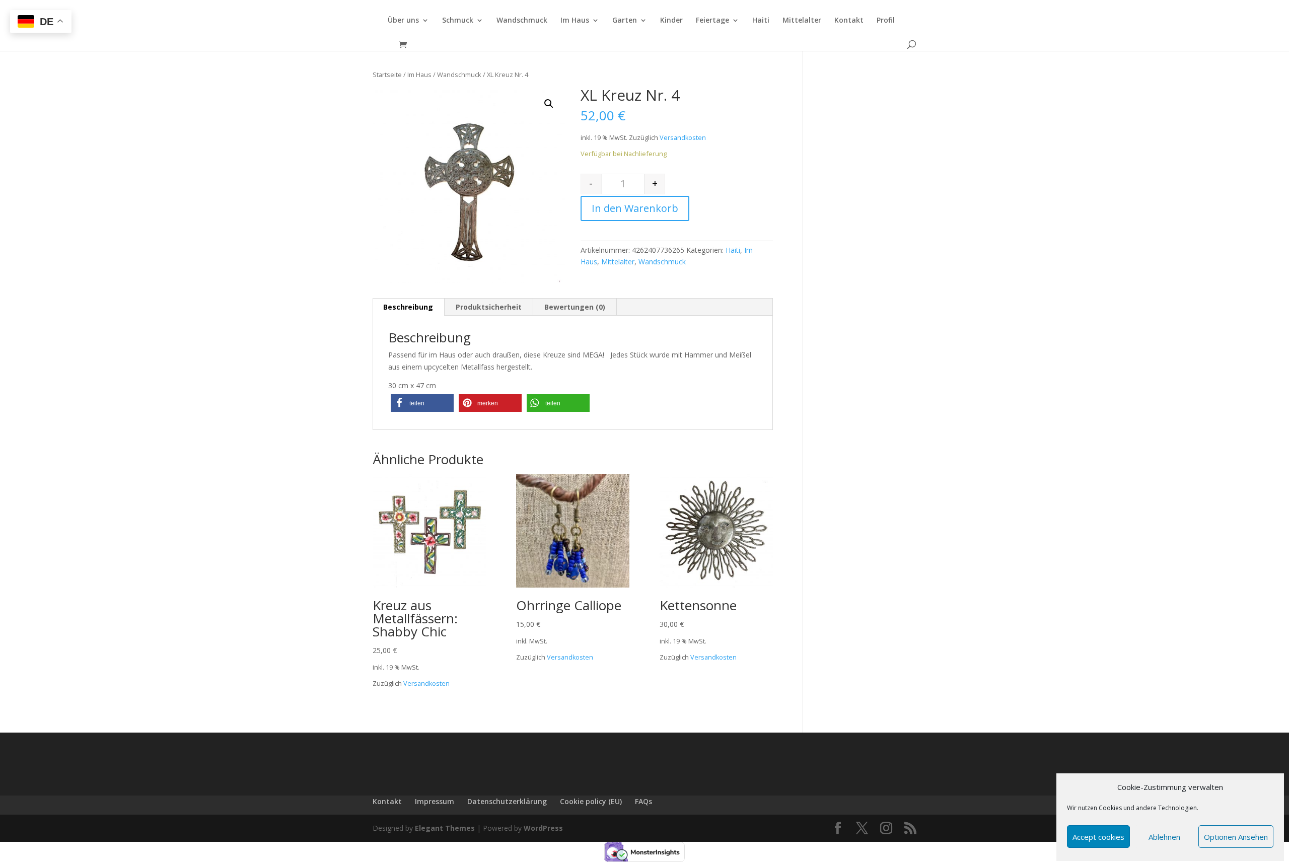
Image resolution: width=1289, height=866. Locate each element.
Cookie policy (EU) (591, 801)
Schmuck (457, 21)
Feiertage (712, 21)
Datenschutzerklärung (507, 801)
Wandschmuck (521, 21)
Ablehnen (1164, 837)
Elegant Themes (445, 828)
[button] (422, 403)
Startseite (387, 74)
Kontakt (849, 21)
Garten (624, 21)
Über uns (403, 21)
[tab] (408, 307)
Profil (886, 21)
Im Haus (574, 21)
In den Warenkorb (635, 208)
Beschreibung (408, 307)
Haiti (760, 21)
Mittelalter (801, 21)
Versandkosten (683, 137)
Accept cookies (1098, 837)
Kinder (671, 21)
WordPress (543, 828)
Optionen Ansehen (1236, 837)
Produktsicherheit (489, 307)
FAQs (643, 801)
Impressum (434, 801)
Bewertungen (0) (574, 307)
